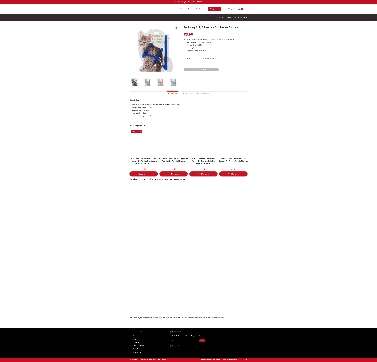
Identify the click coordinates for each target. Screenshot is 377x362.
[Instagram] (179, 351)
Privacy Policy (137, 349)
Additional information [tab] (189, 94)
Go (202, 340)
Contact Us (136, 342)
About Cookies (137, 352)
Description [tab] (172, 94)
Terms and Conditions (221, 359)
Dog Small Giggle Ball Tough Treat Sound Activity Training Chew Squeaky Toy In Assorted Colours (144, 161)
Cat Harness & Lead (161, 104)
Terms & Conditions (138, 345)
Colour (188, 58)
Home (134, 336)
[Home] (215, 17)
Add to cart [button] (173, 174)
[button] (176, 28)
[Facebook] (173, 351)
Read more (143, 174)
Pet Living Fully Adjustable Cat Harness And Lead (234, 17)
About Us (135, 339)
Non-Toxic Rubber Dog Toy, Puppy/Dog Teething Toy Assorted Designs (173, 160)
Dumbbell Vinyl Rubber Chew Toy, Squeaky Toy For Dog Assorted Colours (233, 160)
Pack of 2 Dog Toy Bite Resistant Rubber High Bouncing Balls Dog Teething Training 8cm (203, 161)
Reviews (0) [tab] (205, 94)
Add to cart (201, 69)
